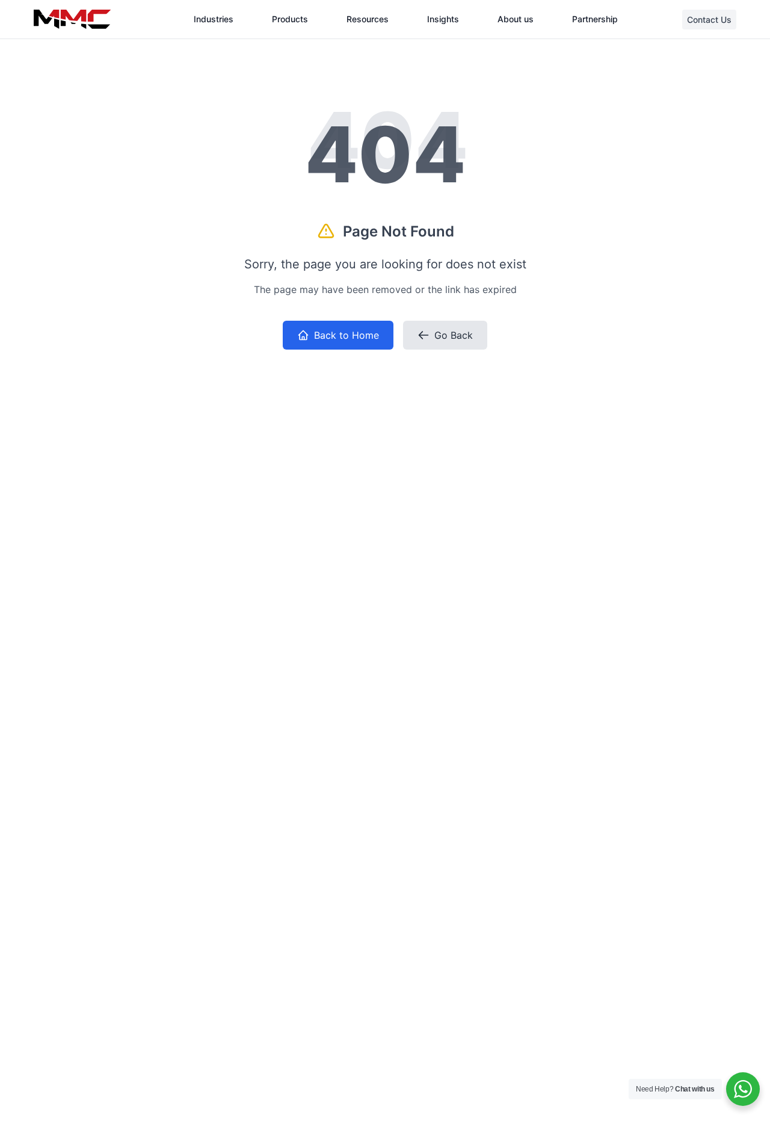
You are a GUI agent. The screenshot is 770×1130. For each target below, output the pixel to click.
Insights (443, 19)
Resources (367, 19)
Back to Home (346, 335)
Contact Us (709, 19)
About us (515, 19)
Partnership (595, 19)
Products (290, 19)
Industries (213, 19)
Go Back (453, 335)
